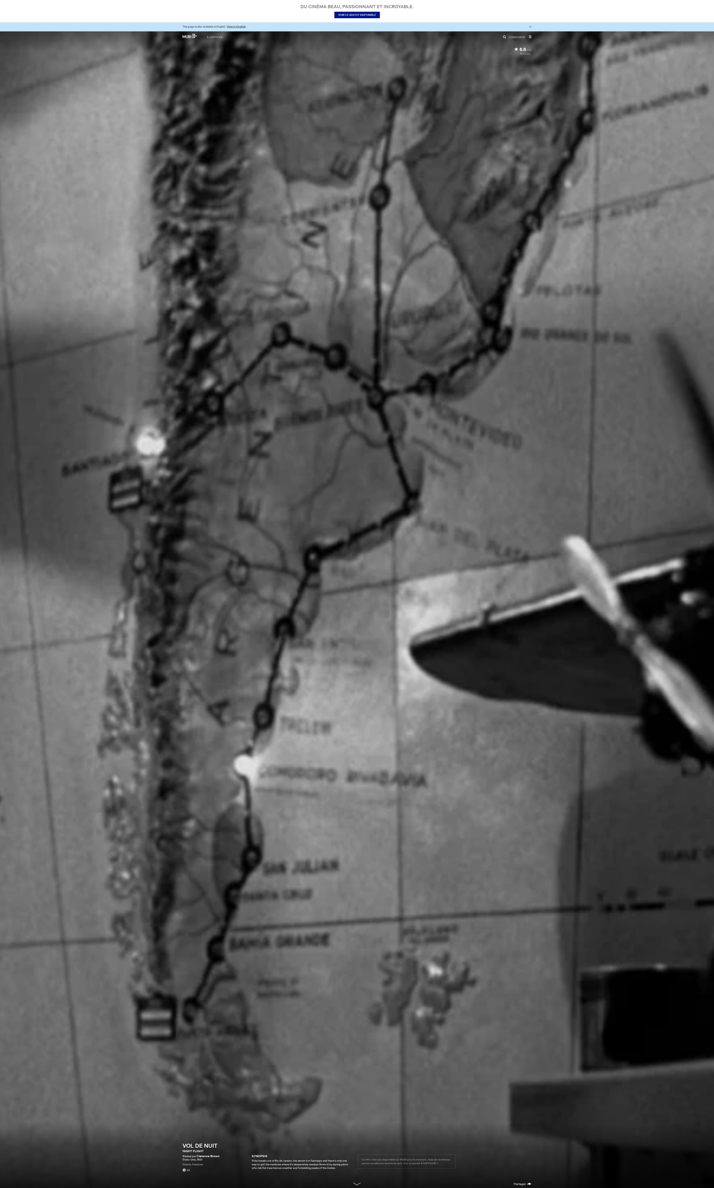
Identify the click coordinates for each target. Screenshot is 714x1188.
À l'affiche (215, 37)
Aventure (197, 1164)
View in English (236, 26)
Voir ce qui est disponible (357, 15)
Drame (187, 1164)
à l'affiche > (429, 1163)
